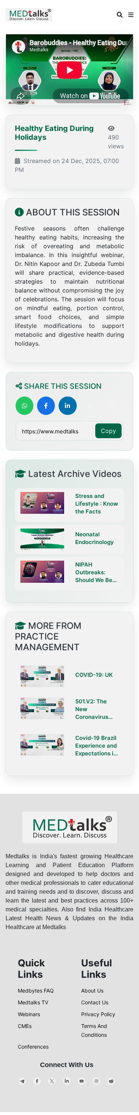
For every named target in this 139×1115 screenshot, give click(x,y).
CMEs (25, 1026)
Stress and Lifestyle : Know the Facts (96, 503)
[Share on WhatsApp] (24, 406)
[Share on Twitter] (89, 406)
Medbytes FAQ (36, 990)
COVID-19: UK (94, 674)
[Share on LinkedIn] (67, 406)
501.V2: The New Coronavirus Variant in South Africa (97, 709)
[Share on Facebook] (46, 406)
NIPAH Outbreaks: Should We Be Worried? (93, 572)
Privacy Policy (98, 1014)
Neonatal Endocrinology (94, 538)
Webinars (29, 1014)
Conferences (33, 1046)
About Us (92, 990)
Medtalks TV (33, 1002)
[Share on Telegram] (111, 406)
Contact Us (94, 1002)
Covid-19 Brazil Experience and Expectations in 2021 (96, 745)
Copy (108, 430)
